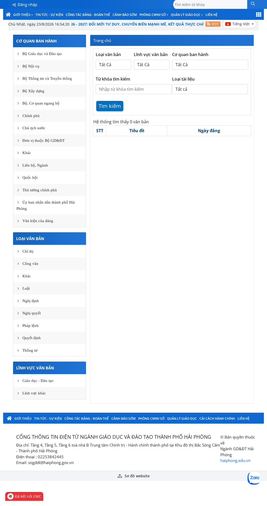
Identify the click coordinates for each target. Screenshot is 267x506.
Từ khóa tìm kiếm (113, 79)
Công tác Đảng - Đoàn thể (88, 15)
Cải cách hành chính (217, 418)
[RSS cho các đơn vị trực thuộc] (212, 24)
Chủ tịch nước (33, 128)
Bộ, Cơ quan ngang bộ (40, 103)
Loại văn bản (30, 238)
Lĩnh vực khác (34, 393)
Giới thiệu (22, 15)
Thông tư (29, 350)
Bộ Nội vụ (30, 66)
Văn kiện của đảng (37, 221)
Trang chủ (102, 40)
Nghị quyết (31, 313)
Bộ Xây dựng (33, 91)
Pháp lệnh (30, 326)
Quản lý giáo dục (186, 15)
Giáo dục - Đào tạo (37, 381)
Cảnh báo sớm (125, 15)
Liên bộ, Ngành (35, 165)
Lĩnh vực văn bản (35, 367)
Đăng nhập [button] (27, 4)
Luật (26, 288)
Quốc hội (30, 177)
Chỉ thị (27, 251)
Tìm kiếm (110, 105)
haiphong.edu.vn (235, 460)
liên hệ (211, 15)
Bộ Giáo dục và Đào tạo (42, 54)
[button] (253, 4)
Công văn (30, 263)
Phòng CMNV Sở (152, 15)
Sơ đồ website (137, 476)
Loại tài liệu (183, 79)
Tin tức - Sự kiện (49, 15)
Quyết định (31, 338)
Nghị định (30, 301)
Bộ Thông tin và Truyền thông (47, 78)
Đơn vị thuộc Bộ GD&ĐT (43, 140)
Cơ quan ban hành (36, 41)
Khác (26, 153)
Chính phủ (31, 116)
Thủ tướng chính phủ (39, 190)
